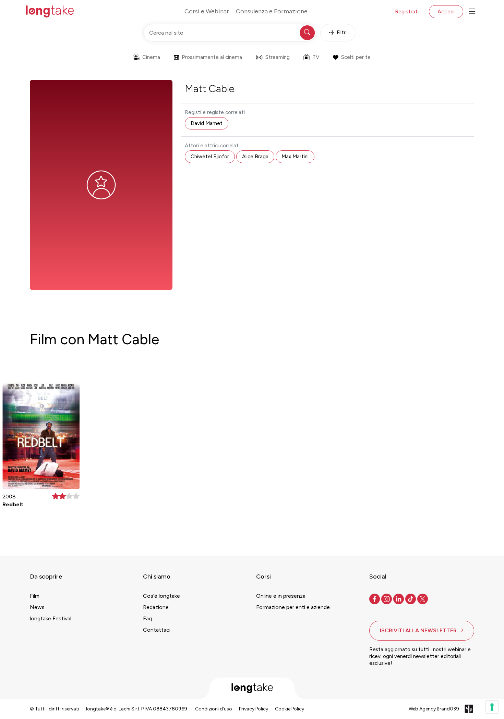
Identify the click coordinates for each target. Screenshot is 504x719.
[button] (421, 631)
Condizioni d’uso (213, 709)
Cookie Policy (289, 709)
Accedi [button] (446, 11)
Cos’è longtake (161, 596)
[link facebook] (375, 598)
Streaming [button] (277, 57)
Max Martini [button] (295, 156)
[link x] (423, 598)
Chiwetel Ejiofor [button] (210, 156)
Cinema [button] (151, 57)
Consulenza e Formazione (272, 11)
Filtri (342, 32)
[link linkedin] (399, 598)
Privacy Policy (253, 709)
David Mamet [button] (207, 123)
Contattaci (156, 630)
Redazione (156, 607)
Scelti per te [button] (356, 57)
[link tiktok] (411, 598)
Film (34, 596)
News (37, 607)
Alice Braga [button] (255, 156)
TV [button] (315, 57)
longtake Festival (50, 618)
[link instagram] (387, 598)
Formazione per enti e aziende (293, 607)
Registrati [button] (407, 11)
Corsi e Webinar (206, 11)
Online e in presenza (280, 596)
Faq (147, 618)
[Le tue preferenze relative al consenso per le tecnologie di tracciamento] (492, 707)
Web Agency (422, 709)
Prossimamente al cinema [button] (212, 57)
